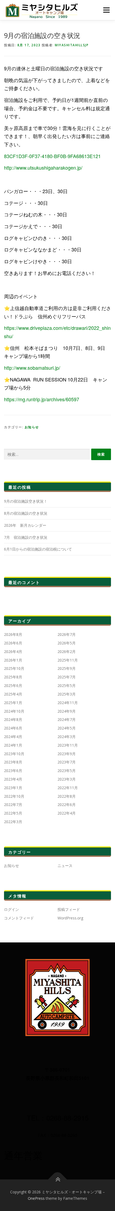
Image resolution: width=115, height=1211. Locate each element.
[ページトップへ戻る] (57, 1179)
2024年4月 (13, 736)
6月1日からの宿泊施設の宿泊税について (38, 549)
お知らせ (32, 427)
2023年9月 (66, 753)
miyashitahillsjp (72, 45)
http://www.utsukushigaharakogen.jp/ (43, 167)
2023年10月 (14, 753)
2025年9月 (66, 668)
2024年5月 (66, 728)
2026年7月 (66, 634)
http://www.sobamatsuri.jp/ (32, 367)
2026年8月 (13, 634)
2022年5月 (13, 813)
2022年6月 (66, 804)
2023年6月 (13, 770)
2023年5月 (66, 770)
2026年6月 (13, 642)
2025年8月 (13, 676)
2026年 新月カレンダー (25, 525)
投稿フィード (68, 909)
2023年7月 (66, 762)
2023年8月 (13, 762)
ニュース (64, 865)
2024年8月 (13, 719)
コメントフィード (19, 917)
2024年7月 (66, 719)
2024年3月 (66, 736)
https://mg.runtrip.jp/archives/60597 (41, 399)
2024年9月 (66, 711)
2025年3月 (66, 694)
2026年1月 (13, 660)
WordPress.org (70, 917)
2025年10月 (14, 668)
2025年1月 (13, 702)
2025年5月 (66, 685)
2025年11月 (67, 660)
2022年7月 (13, 804)
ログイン (11, 909)
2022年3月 (13, 821)
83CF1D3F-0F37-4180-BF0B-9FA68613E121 (52, 155)
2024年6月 (13, 728)
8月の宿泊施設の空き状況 (25, 513)
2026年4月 (13, 651)
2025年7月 (66, 676)
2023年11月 (67, 745)
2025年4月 (13, 694)
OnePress (36, 1198)
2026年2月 (66, 651)
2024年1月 (13, 745)
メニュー (106, 10)
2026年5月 (66, 642)
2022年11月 (67, 787)
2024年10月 (14, 711)
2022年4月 (66, 813)
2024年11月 (67, 702)
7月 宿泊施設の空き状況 (25, 537)
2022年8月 (66, 796)
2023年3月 (66, 779)
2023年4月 (13, 779)
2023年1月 (13, 787)
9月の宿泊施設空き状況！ (25, 501)
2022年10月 (14, 796)
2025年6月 (13, 685)
